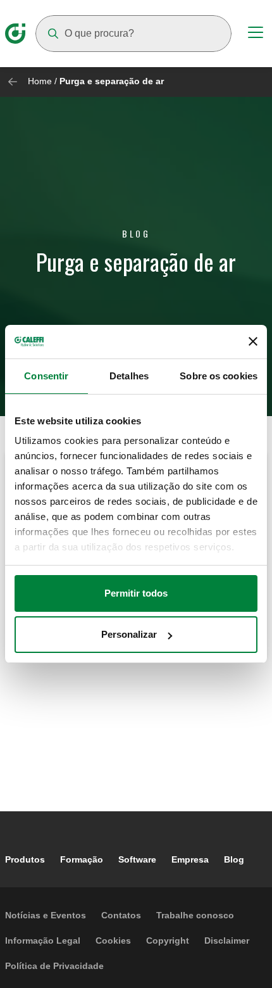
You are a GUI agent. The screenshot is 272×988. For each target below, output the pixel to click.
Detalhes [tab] (129, 375)
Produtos (25, 859)
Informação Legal (42, 940)
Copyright (167, 940)
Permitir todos (136, 593)
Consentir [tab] (46, 375)
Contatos (121, 915)
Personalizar (129, 634)
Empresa (190, 859)
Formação (81, 859)
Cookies (113, 940)
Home (40, 81)
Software (137, 859)
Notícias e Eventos (45, 915)
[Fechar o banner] (253, 341)
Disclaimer (226, 940)
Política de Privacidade (54, 966)
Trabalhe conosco (195, 915)
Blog (234, 859)
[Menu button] (255, 34)
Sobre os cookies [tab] (218, 375)
